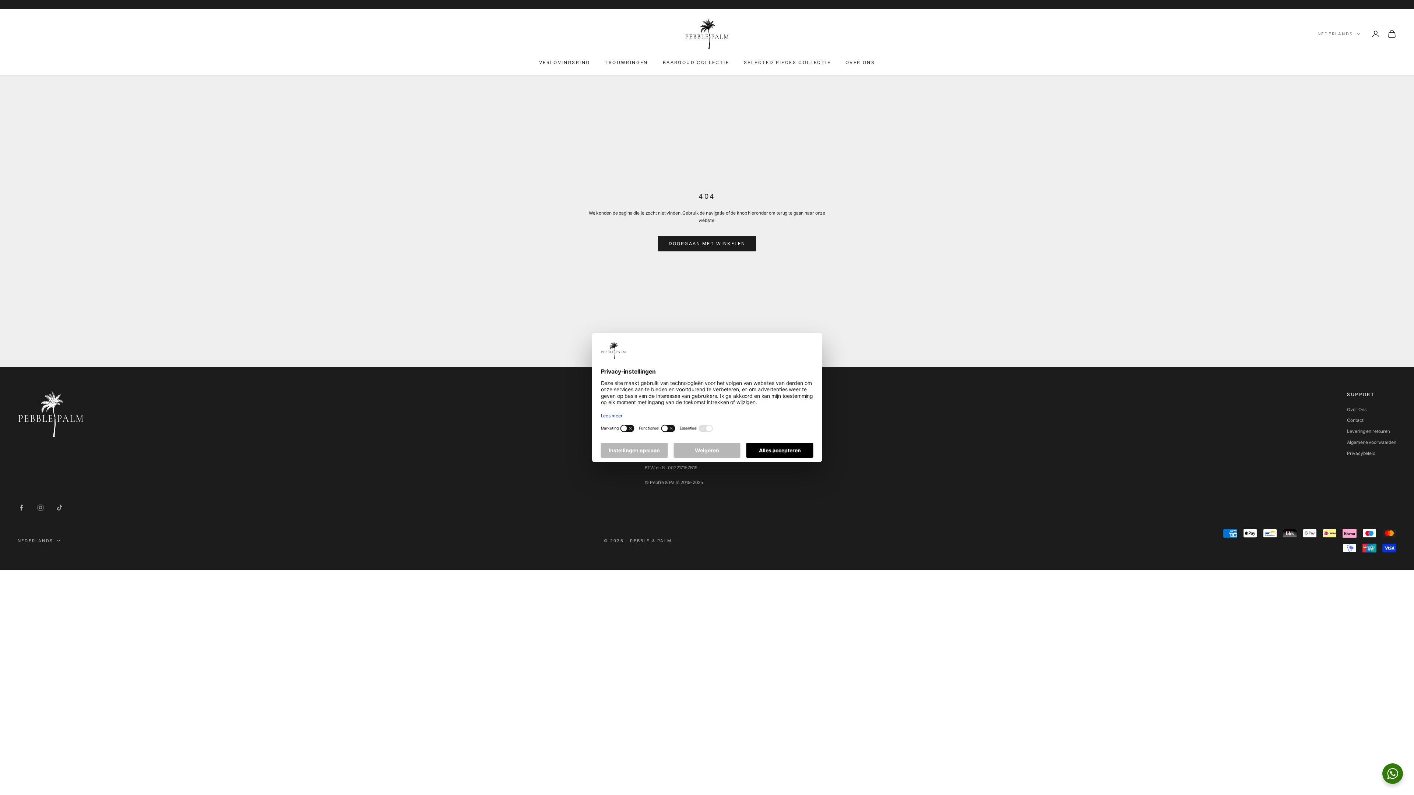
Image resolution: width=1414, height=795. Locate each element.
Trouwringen (626, 62)
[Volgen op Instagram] (40, 507)
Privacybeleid (1361, 453)
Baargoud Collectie (696, 62)
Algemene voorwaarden (1371, 442)
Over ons (860, 62)
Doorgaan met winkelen (707, 243)
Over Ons (1356, 409)
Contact (1355, 420)
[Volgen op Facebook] (21, 507)
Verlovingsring (564, 62)
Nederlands (1335, 33)
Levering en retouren (1368, 431)
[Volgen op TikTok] (59, 507)
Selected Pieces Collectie (787, 62)
